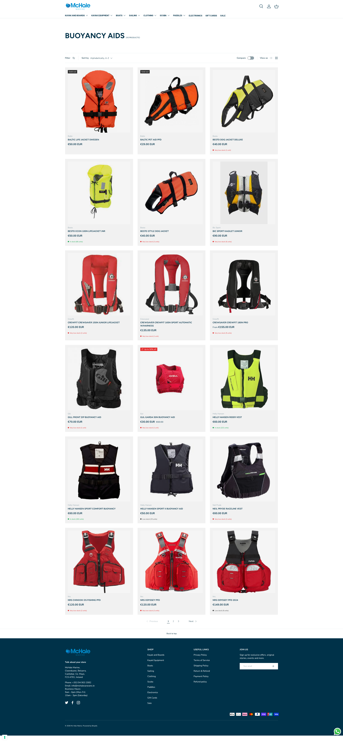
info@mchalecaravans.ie (83, 685)
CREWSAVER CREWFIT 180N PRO (230, 322)
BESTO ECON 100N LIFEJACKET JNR (86, 231)
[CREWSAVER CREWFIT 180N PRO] (244, 284)
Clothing (148, 15)
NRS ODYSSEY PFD (150, 600)
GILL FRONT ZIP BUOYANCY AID (84, 417)
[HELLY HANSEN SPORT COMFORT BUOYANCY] (99, 470)
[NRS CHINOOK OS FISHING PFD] (99, 561)
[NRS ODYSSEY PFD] (171, 561)
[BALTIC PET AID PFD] (171, 101)
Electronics (195, 15)
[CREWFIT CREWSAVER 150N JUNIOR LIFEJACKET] (99, 284)
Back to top (172, 633)
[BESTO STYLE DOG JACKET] (171, 193)
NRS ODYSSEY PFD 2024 (225, 600)
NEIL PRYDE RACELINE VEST (228, 508)
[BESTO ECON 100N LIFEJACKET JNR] (99, 193)
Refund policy (200, 681)
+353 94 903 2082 (81, 682)
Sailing (133, 15)
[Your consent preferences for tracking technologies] (4, 737)
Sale (222, 15)
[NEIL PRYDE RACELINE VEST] (244, 470)
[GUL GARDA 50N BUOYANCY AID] (171, 379)
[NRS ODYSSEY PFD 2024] (244, 561)
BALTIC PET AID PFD (150, 139)
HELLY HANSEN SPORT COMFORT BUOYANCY (91, 508)
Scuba (163, 15)
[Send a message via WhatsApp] (337, 731)
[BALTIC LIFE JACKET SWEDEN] (99, 101)
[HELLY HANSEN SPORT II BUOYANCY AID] (171, 470)
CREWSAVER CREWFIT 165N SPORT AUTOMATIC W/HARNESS (166, 324)
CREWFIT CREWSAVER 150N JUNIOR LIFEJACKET (94, 322)
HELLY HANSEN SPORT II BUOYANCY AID (161, 508)
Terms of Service (202, 660)
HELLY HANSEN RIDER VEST (227, 417)
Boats (119, 15)
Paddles (177, 15)
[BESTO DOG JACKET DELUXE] (244, 101)
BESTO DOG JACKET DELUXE (228, 139)
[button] (276, 6)
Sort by (85, 58)
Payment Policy (201, 676)
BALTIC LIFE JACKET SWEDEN (83, 139)
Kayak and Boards (75, 15)
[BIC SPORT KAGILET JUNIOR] (244, 193)
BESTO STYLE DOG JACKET (154, 231)
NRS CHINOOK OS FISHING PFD (84, 600)
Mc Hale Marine (76, 726)
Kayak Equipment (100, 15)
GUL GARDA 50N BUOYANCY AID (157, 417)
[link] (152, 621)
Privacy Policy (200, 654)
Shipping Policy (201, 665)
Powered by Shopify (90, 726)
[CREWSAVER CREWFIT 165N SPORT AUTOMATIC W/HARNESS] (171, 284)
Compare (241, 58)
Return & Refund (202, 671)
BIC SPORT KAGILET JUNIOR (227, 231)
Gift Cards (211, 15)
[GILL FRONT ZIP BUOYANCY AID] (99, 379)
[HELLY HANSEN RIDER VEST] (244, 379)
